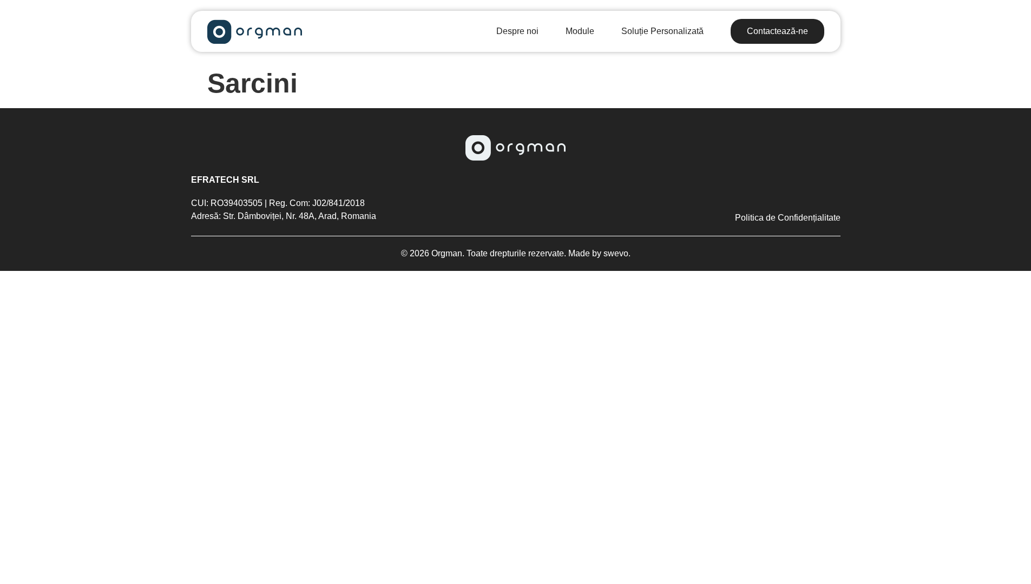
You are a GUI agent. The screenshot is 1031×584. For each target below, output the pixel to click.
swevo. (616, 253)
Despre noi (517, 31)
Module (580, 31)
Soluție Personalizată (662, 31)
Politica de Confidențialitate (787, 218)
